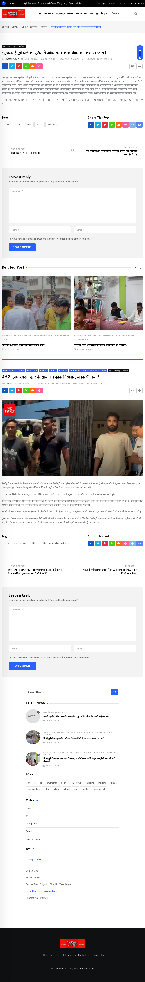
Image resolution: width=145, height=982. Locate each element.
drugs (6, 543)
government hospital (110, 336)
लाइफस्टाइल (60, 14)
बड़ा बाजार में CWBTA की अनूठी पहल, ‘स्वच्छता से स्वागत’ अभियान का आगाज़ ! (46, 3)
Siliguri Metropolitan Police (54, 543)
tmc (75, 789)
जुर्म (97, 14)
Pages (104, 14)
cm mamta (52, 783)
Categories (31, 823)
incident (102, 783)
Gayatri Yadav (11, 59)
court (18, 124)
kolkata (113, 783)
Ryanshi (8, 383)
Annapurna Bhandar (12, 336)
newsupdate (46, 336)
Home (29, 808)
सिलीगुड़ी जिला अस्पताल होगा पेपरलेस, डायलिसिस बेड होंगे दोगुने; (100, 345)
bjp (25, 336)
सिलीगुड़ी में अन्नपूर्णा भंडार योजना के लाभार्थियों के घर (23, 345)
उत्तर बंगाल (47, 14)
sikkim (56, 789)
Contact (116, 14)
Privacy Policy (33, 839)
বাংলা (27, 815)
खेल (91, 14)
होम (40, 14)
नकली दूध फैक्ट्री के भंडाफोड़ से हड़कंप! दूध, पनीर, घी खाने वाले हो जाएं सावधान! (76, 716)
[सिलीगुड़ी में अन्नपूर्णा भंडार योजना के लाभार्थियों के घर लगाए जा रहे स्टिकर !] (33, 737)
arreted (7, 124)
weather (85, 789)
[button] (135, 267)
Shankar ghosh (61, 336)
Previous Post (18, 149)
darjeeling (89, 783)
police (28, 124)
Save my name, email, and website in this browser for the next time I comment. (51, 238)
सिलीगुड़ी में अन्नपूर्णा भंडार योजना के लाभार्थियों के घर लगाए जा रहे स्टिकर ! (73, 738)
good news (33, 336)
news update (20, 543)
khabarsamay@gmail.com (44, 891)
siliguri (39, 124)
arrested (32, 783)
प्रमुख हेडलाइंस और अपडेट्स (53, 712)
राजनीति (70, 14)
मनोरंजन (79, 14)
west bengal (53, 124)
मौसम (86, 14)
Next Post (129, 147)
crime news (75, 783)
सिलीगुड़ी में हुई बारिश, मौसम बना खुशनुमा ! (25, 153)
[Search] (135, 13)
